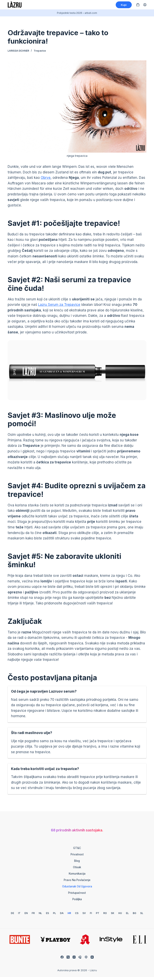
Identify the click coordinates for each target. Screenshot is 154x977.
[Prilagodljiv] (80, 957)
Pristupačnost (77, 892)
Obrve (46, 178)
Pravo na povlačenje (77, 880)
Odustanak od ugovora (77, 886)
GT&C (77, 848)
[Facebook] (62, 957)
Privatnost (77, 854)
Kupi (124, 4)
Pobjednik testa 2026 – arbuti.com (77, 12)
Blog (77, 860)
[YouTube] (92, 957)
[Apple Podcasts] (86, 957)
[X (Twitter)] (68, 957)
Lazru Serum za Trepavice (59, 305)
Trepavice (40, 50)
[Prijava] (144, 4)
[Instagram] (74, 957)
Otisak (77, 867)
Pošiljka (77, 899)
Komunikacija (77, 873)
